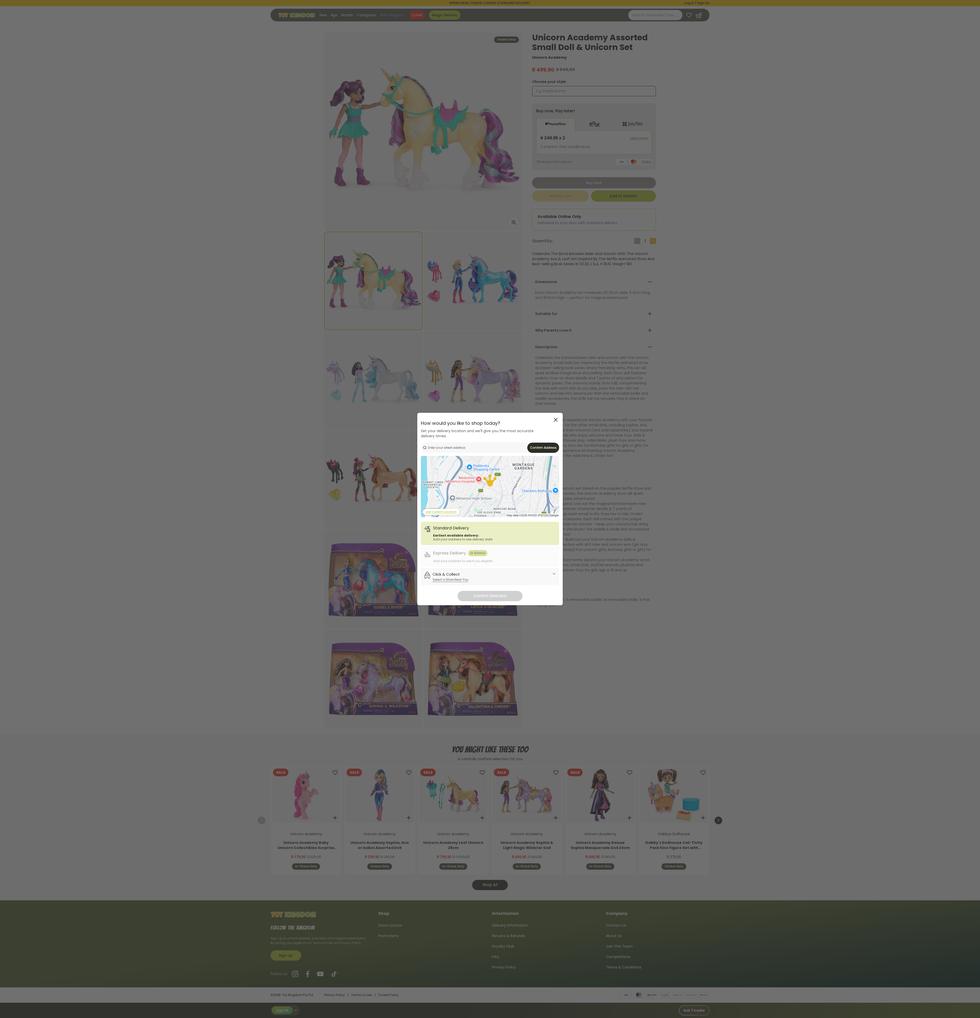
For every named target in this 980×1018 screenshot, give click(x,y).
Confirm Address (543, 447)
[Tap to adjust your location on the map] (490, 486)
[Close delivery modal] (556, 420)
